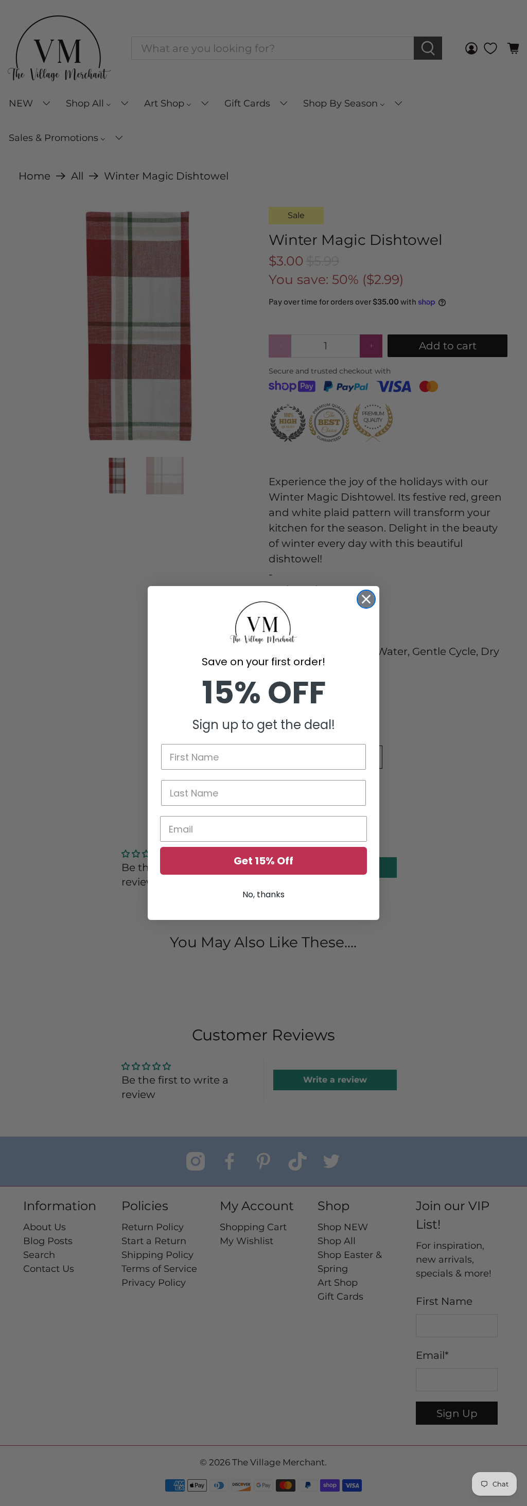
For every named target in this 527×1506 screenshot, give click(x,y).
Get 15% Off (263, 861)
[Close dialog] (366, 599)
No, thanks (263, 894)
